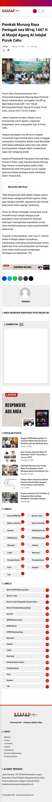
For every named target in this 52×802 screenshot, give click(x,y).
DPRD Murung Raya (40, 537)
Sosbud (40, 566)
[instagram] (11, 3)
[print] (20, 278)
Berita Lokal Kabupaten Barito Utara (16, 522)
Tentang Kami (16, 722)
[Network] (35, 11)
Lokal (15, 552)
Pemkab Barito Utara (16, 559)
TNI (15, 574)
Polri (15, 566)
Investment (8, 744)
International (8, 750)
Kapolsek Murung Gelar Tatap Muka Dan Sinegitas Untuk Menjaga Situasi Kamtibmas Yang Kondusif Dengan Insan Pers (35, 468)
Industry (7, 747)
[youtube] (15, 3)
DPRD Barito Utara (40, 530)
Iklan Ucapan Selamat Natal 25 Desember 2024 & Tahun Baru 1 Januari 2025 (34, 454)
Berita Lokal (40, 515)
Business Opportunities (13, 753)
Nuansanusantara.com (24, 795)
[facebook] (3, 3)
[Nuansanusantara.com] (11, 13)
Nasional (40, 552)
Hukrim (40, 544)
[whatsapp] (15, 278)
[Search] (49, 3)
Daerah (15, 530)
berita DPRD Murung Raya (16, 515)
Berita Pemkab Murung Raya (40, 522)
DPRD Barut (15, 537)
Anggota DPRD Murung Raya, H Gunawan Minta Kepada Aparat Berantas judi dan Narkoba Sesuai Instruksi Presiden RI (35, 441)
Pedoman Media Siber (32, 722)
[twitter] (7, 3)
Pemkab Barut (40, 559)
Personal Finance (10, 756)
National (7, 737)
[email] (25, 278)
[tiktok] (19, 3)
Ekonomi (15, 544)
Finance (7, 740)
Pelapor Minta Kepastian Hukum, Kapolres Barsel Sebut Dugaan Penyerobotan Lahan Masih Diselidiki (35, 482)
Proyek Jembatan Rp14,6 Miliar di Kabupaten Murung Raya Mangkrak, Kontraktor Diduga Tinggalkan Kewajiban (35, 496)
